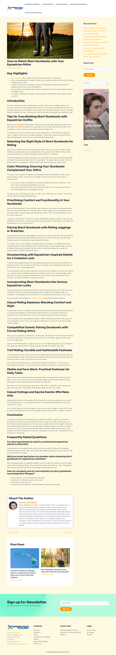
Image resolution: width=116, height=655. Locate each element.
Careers (36, 639)
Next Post (69, 532)
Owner (36, 634)
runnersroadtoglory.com (13, 632)
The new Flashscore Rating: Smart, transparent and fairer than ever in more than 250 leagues (23, 574)
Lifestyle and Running (14, 68)
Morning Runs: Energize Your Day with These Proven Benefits (55, 571)
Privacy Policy (91, 630)
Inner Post (87, 150)
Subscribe (89, 75)
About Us (37, 630)
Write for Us (38, 643)
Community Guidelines (41, 641)
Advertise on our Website (42, 637)
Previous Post (12, 532)
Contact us (37, 632)
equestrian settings (37, 298)
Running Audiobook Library (69, 630)
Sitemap (89, 634)
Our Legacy (90, 632)
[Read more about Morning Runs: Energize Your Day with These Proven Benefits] (55, 557)
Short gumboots (16, 78)
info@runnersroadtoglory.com (18, 644)
